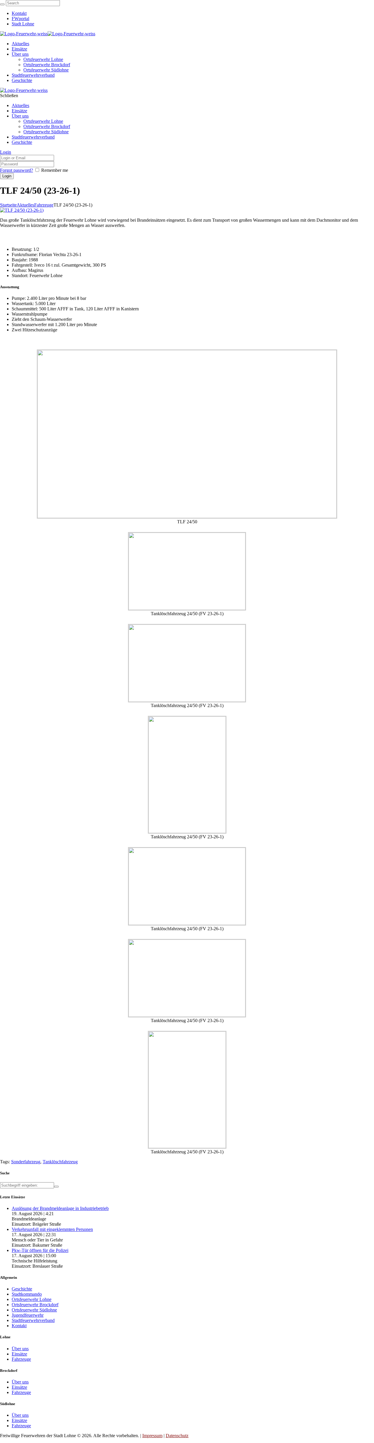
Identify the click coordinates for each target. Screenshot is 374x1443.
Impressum (152, 1435)
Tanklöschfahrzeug (60, 1161)
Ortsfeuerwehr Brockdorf (35, 1304)
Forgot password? (16, 170)
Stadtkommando (27, 1294)
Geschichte (22, 1288)
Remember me (54, 170)
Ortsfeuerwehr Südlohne (34, 1309)
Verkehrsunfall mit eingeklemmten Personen (52, 1229)
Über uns (20, 1348)
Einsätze (19, 1353)
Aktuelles (25, 204)
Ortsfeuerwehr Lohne (31, 1299)
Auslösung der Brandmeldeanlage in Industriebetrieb (60, 1208)
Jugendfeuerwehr (28, 1315)
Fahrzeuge (43, 204)
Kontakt (19, 1325)
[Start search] (2, 4)
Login (5, 152)
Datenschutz (177, 1435)
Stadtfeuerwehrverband (33, 1320)
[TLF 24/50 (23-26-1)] (22, 210)
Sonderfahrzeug (25, 1161)
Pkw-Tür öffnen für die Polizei (40, 1250)
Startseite (8, 204)
